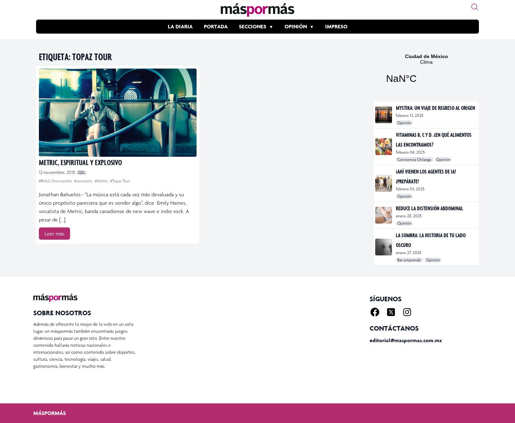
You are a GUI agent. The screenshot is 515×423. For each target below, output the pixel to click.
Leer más (54, 233)
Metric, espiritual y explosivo (80, 162)
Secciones (252, 26)
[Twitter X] (391, 312)
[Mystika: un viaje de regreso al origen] (384, 114)
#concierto (84, 180)
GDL (81, 172)
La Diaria (180, 26)
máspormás (49, 413)
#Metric (102, 180)
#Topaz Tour (120, 180)
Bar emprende (409, 260)
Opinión (295, 26)
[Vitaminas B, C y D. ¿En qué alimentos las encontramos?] (384, 146)
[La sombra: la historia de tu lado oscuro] (384, 247)
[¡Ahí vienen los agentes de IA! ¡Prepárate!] (384, 183)
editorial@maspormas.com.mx (406, 340)
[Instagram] (407, 312)
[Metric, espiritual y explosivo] (118, 113)
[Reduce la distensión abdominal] (384, 215)
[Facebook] (375, 312)
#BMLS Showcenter (56, 180)
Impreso (336, 26)
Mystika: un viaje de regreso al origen (435, 107)
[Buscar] (475, 7)
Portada (216, 26)
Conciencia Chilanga (414, 159)
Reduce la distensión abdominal (429, 208)
